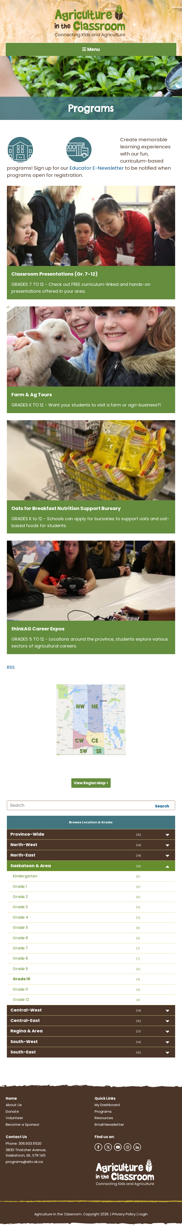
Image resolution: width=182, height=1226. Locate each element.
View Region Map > (91, 782)
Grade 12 (21, 999)
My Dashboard (107, 1104)
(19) (138, 866)
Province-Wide (27, 834)
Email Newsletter (109, 1124)
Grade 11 (20, 989)
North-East (22, 855)
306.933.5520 (29, 1143)
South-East (23, 1052)
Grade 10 (21, 979)
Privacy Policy (124, 1214)
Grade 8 (20, 958)
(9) (138, 938)
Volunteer (14, 1117)
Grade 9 (20, 968)
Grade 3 (20, 907)
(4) (138, 979)
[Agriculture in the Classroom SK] (91, 21)
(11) (138, 907)
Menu (93, 49)
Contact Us (16, 1136)
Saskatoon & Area (30, 866)
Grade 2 (20, 896)
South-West (24, 1041)
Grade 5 (20, 927)
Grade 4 (20, 917)
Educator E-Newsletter (96, 168)
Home (11, 1098)
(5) (138, 876)
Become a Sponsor (22, 1124)
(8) (138, 928)
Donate (12, 1111)
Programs (103, 1111)
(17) (138, 1031)
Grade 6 (20, 938)
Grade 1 (20, 886)
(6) (138, 887)
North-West (23, 845)
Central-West (26, 1010)
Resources (104, 1117)
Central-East (25, 1020)
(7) (138, 948)
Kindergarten (25, 876)
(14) (138, 845)
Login (143, 1214)
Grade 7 (20, 948)
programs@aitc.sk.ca (24, 1161)
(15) (138, 835)
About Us (14, 1104)
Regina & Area (26, 1031)
